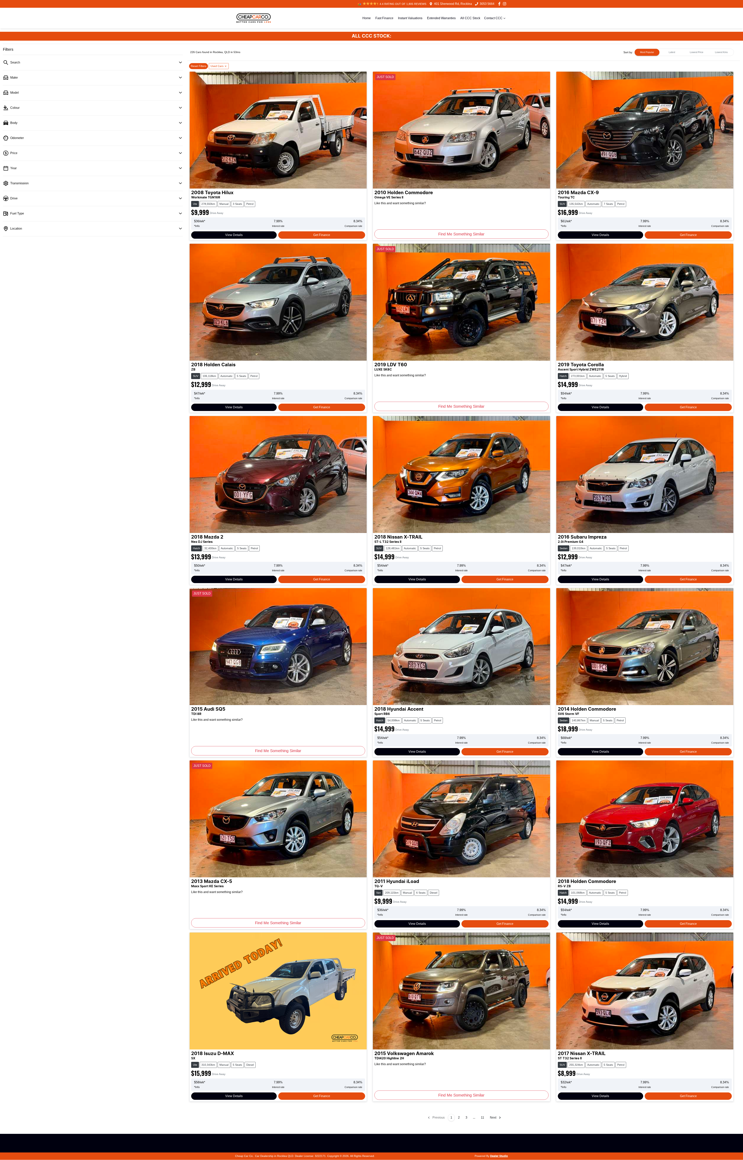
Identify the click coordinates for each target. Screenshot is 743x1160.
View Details (234, 235)
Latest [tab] (672, 52)
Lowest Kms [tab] (721, 52)
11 (482, 1117)
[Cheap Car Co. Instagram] (505, 4)
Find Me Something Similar (461, 234)
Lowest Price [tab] (696, 52)
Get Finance (321, 235)
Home (366, 18)
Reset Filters (198, 66)
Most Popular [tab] (647, 52)
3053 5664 (487, 3)
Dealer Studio (499, 1156)
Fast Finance (384, 18)
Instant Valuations (410, 18)
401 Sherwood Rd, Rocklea (453, 3)
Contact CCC (493, 18)
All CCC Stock (470, 18)
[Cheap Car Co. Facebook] (500, 4)
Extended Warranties (441, 18)
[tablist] (684, 52)
